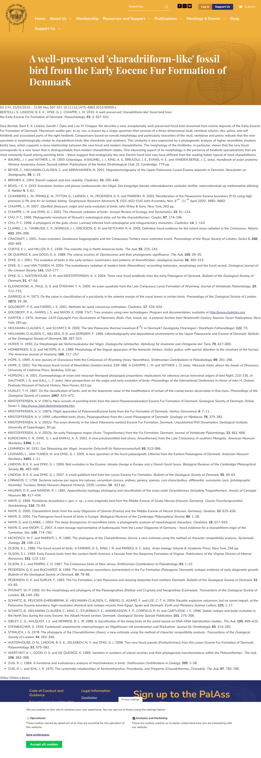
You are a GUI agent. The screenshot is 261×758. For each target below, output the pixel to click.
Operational (37, 718)
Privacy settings (130, 699)
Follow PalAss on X (185, 6)
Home (40, 18)
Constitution (89, 698)
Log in (205, 7)
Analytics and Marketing (151, 718)
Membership (87, 18)
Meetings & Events (203, 18)
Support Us (222, 7)
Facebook (180, 6)
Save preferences (37, 735)
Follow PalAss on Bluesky (189, 6)
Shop (234, 18)
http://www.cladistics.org (227, 312)
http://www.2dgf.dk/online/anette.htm (48, 406)
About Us (58, 18)
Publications (166, 18)
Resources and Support (124, 18)
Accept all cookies (44, 744)
